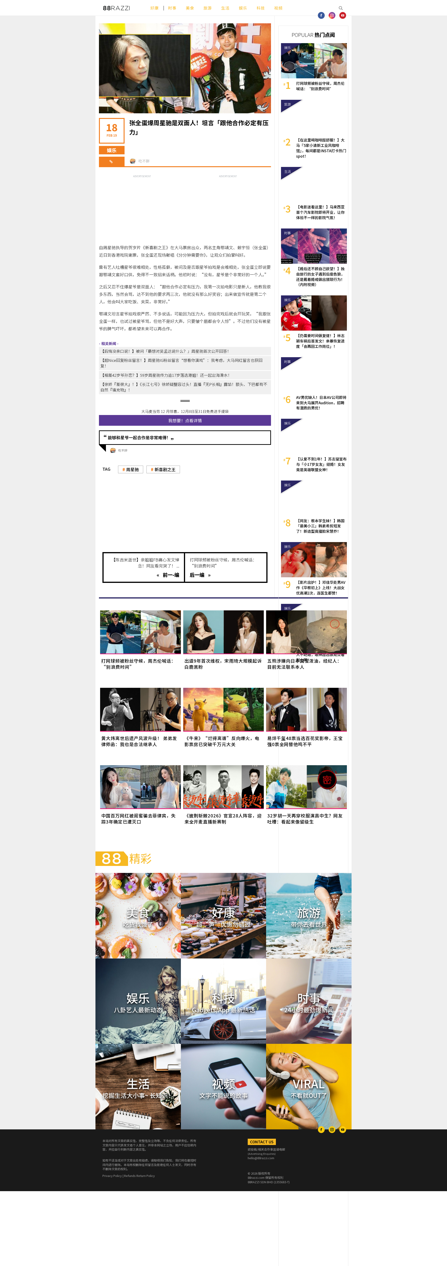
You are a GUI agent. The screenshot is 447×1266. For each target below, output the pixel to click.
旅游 (207, 8)
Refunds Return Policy (139, 1175)
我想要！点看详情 (185, 420)
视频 (278, 8)
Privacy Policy (112, 1175)
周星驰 (132, 469)
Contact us (262, 1142)
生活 (225, 8)
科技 (261, 8)
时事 (172, 8)
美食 (190, 8)
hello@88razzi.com (261, 1158)
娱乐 (243, 8)
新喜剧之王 (165, 469)
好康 (154, 8)
